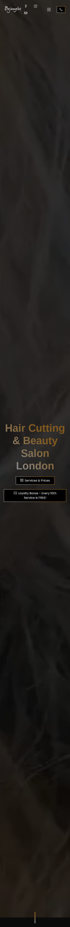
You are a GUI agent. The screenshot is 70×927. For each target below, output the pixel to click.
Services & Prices (37, 480)
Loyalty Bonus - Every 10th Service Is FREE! (37, 495)
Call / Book (61, 9)
